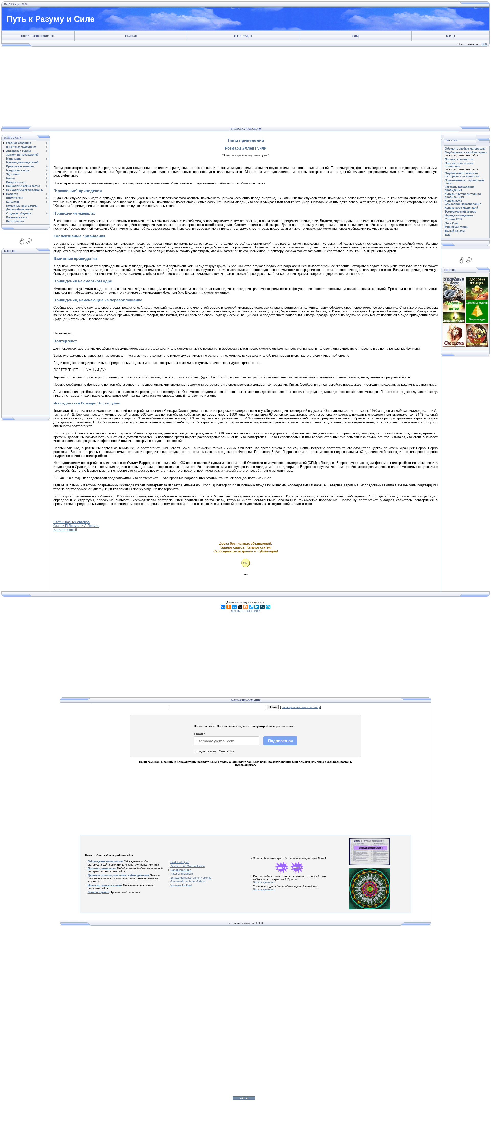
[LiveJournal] (262, 607)
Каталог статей (65, 530)
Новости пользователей (105, 885)
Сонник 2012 (453, 219)
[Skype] (268, 607)
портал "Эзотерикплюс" (38, 36)
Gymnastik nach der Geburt (187, 881)
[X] (240, 607)
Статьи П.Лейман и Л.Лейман (76, 526)
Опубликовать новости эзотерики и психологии (462, 175)
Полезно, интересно (102, 868)
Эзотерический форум (460, 211)
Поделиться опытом (459, 159)
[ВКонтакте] (223, 607)
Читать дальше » (264, 882)
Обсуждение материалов (105, 861)
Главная (131, 36)
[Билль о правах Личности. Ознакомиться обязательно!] (369, 864)
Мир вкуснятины (456, 226)
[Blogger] (245, 607)
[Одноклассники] (228, 607)
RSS (484, 44)
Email (199, 734)
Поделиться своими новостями (459, 165)
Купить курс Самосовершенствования (463, 202)
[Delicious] (251, 607)
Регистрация (243, 36)
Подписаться (280, 741)
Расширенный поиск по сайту (301, 707)
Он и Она (451, 223)
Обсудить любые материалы (465, 148)
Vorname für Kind (181, 885)
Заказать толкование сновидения (459, 188)
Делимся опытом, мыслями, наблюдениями (118, 875)
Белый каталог (455, 230)
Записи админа (98, 892)
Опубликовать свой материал (466, 152)
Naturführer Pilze (180, 869)
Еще (447, 234)
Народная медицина (459, 215)
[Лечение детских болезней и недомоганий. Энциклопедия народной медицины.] (454, 322)
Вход (355, 36)
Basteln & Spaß (179, 862)
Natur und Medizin (181, 873)
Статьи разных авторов (71, 522)
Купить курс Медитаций (461, 207)
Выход (450, 36)
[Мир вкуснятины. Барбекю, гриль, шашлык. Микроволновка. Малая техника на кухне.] (477, 345)
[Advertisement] (244, 86)
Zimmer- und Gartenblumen (187, 866)
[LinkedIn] (256, 607)
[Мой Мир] (234, 607)
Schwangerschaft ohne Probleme (190, 877)
